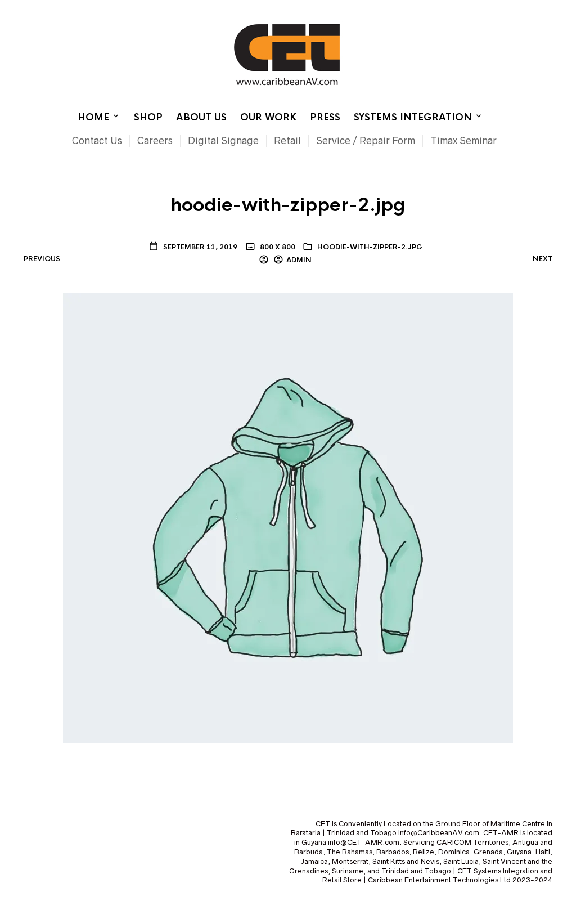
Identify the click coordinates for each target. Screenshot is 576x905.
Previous (42, 258)
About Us (201, 117)
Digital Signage (223, 140)
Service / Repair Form (365, 140)
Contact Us (410, 8)
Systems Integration (413, 117)
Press (325, 117)
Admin (299, 260)
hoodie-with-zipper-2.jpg (369, 247)
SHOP (148, 117)
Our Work (268, 117)
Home (367, 8)
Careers (155, 140)
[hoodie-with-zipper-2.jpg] (288, 517)
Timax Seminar (463, 140)
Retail (287, 140)
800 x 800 (276, 247)
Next (542, 258)
